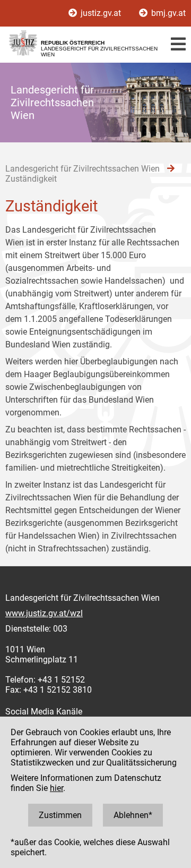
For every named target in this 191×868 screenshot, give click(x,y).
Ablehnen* (133, 815)
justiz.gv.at (101, 13)
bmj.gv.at (167, 13)
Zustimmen (60, 815)
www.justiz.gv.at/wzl (44, 613)
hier (56, 788)
